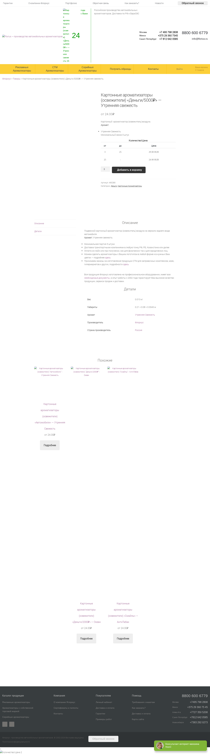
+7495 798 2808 (199, 702)
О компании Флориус (64, 702)
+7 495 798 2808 (168, 32)
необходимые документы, (97, 277)
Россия (138, 330)
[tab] (55, 223)
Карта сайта (138, 719)
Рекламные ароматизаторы (16, 702)
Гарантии (100, 713)
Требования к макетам (143, 702)
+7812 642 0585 (199, 717)
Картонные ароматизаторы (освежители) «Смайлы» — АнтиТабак (123, 616)
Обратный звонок (193, 3)
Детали (38, 231)
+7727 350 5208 (199, 712)
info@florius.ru (200, 39)
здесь (108, 257)
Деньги (114, 186)
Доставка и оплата (105, 708)
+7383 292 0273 (199, 722)
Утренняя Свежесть (145, 314)
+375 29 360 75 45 (197, 707)
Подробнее (50, 445)
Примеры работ (104, 719)
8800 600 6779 (195, 32)
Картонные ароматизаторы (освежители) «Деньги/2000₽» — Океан (86, 616)
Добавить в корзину (129, 170)
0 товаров (199, 70)
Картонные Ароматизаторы (130, 186)
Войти (179, 69)
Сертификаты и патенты (66, 708)
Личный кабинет (104, 702)
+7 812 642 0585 (168, 38)
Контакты (58, 713)
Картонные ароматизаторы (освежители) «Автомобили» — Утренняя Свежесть (50, 419)
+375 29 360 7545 (168, 35)
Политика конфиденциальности (16, 741)
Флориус (139, 322)
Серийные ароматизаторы (15, 717)
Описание (39, 223)
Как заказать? (139, 708)
